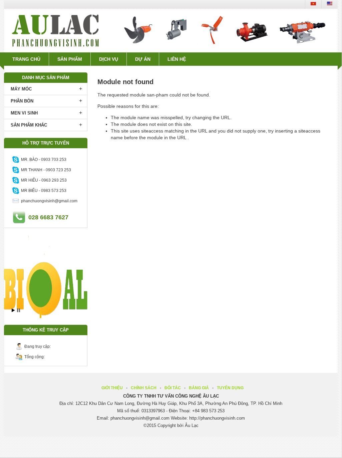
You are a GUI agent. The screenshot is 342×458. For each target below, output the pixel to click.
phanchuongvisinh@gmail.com (48, 201)
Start (13, 310)
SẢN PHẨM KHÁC (29, 125)
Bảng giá (199, 388)
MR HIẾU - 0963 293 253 (43, 180)
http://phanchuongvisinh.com (217, 418)
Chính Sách (143, 388)
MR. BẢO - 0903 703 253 (42, 159)
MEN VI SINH (24, 113)
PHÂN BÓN (22, 100)
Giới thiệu (112, 388)
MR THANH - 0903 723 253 (45, 170)
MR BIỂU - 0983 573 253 (42, 190)
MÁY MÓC (21, 88)
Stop (18, 310)
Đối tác (172, 388)
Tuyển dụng (230, 388)
